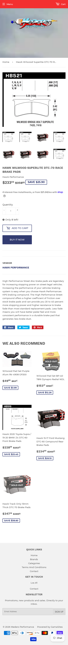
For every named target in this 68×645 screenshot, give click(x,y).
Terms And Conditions (34, 567)
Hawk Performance (15, 267)
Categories (34, 563)
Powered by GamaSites (50, 627)
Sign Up (59, 611)
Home (5, 62)
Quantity (7, 204)
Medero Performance (22, 627)
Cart (63, 4)
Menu (10, 4)
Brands (34, 559)
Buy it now (17, 239)
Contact (34, 571)
